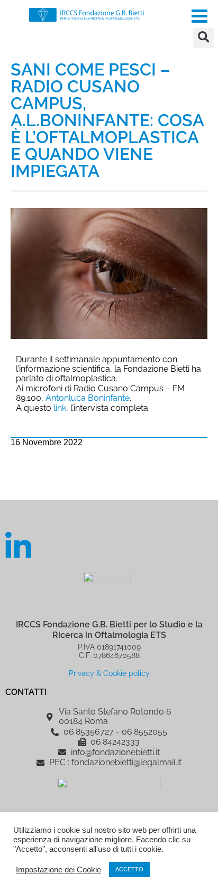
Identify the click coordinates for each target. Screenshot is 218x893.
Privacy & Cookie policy (109, 673)
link (59, 408)
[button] (203, 37)
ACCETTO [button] (129, 869)
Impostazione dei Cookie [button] (58, 870)
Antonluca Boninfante (88, 398)
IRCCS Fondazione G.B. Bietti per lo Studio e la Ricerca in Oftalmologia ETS (109, 629)
